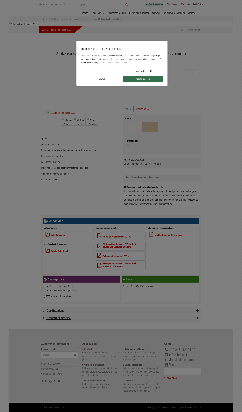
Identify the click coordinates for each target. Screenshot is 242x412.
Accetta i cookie (143, 79)
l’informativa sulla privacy (117, 62)
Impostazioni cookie (144, 71)
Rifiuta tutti (101, 79)
